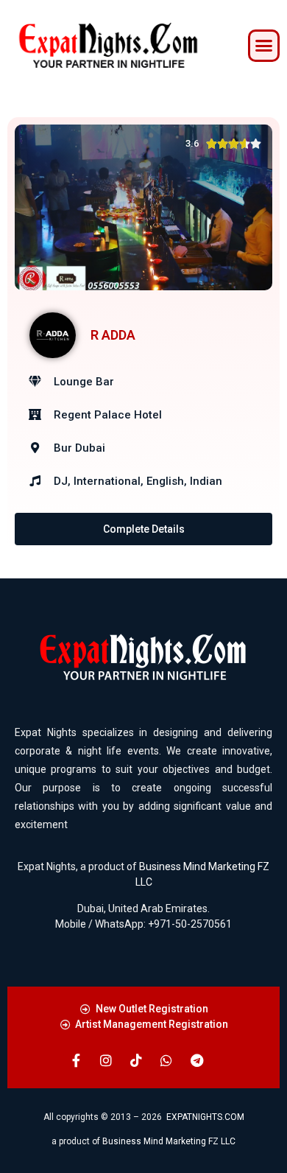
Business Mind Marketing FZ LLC (168, 1141)
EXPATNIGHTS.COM (205, 1117)
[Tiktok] (136, 1060)
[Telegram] (196, 1060)
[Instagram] (106, 1060)
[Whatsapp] (166, 1060)
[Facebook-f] (76, 1060)
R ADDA (113, 335)
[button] (264, 45)
